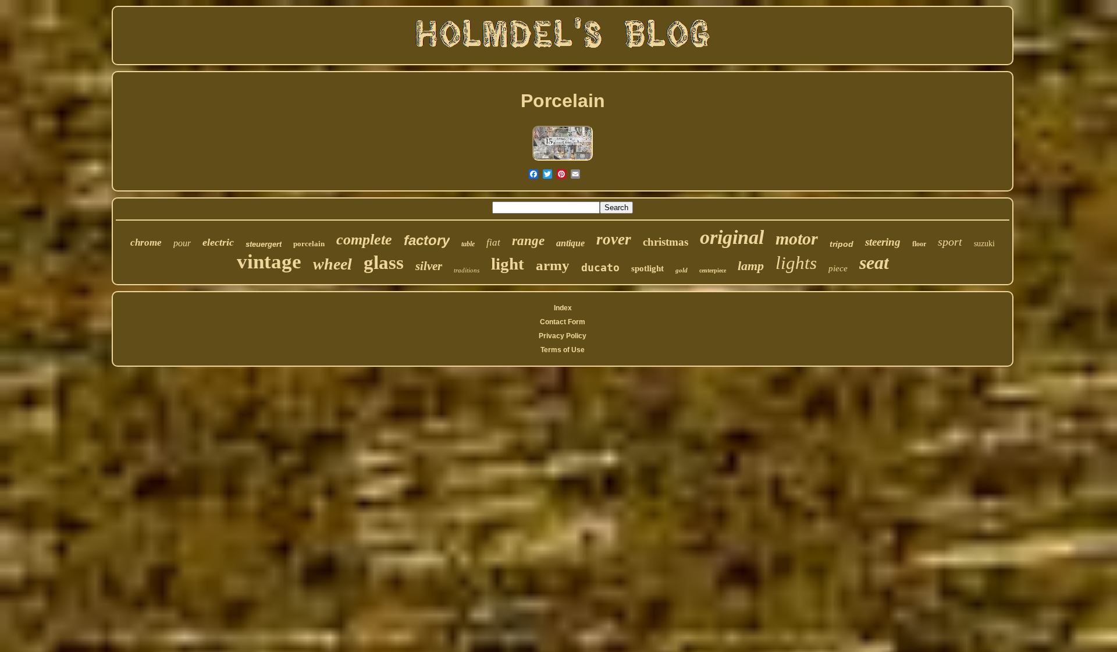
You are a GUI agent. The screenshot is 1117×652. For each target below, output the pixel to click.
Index (563, 308)
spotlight (647, 268)
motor (797, 238)
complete (364, 239)
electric (218, 242)
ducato (600, 267)
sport (950, 241)
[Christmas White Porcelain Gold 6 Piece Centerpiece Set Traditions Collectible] (562, 159)
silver (428, 266)
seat (874, 262)
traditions (466, 270)
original (732, 237)
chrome (146, 242)
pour (182, 243)
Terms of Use (562, 350)
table (468, 244)
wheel (332, 264)
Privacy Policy (562, 336)
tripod (841, 244)
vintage (269, 261)
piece (838, 268)
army (553, 265)
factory (427, 240)
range (528, 240)
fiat (493, 242)
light (507, 263)
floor (919, 244)
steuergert (264, 244)
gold (681, 270)
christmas (665, 242)
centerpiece (712, 270)
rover (613, 239)
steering (883, 242)
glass (384, 262)
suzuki (984, 243)
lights (796, 263)
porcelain (309, 243)
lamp (751, 265)
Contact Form (562, 322)
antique (570, 243)
